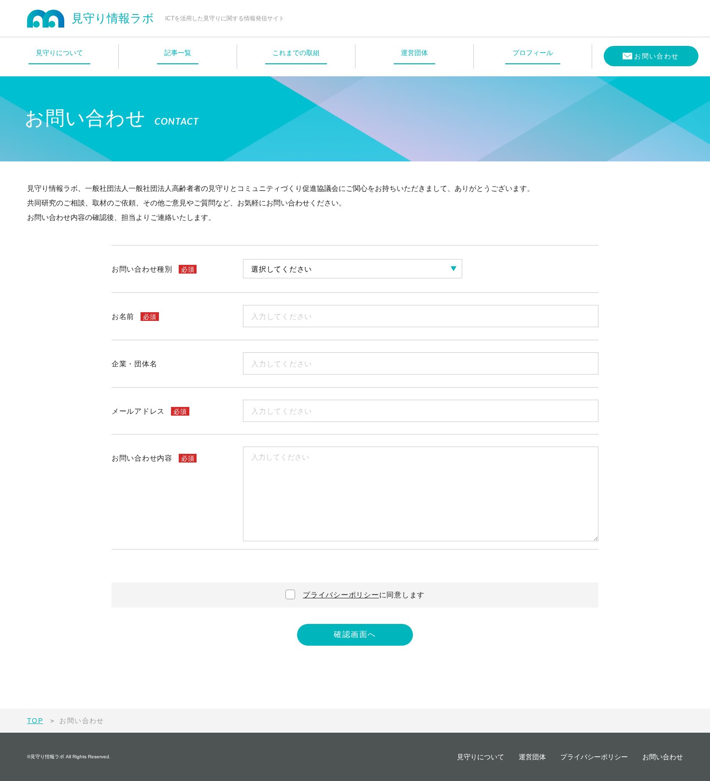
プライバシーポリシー (341, 595)
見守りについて (480, 757)
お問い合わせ (662, 757)
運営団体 (532, 757)
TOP (35, 720)
